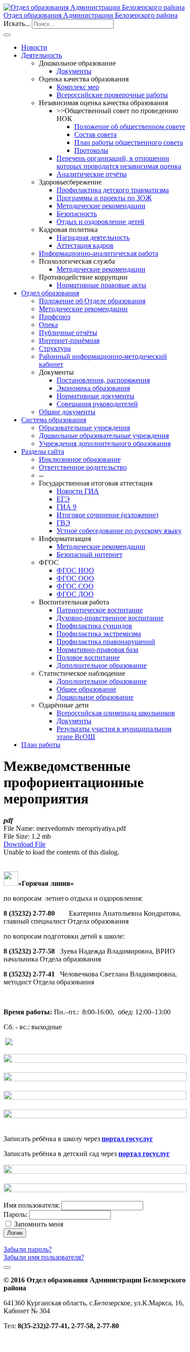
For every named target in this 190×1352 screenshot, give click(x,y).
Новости (34, 47)
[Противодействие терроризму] (95, 1060)
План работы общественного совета (128, 142)
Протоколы (91, 150)
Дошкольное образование (95, 697)
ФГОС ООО (75, 578)
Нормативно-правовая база (97, 649)
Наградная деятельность (93, 237)
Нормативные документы (95, 396)
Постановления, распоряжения (103, 380)
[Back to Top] (7, 1267)
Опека (48, 324)
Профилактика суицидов (94, 626)
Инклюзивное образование (80, 459)
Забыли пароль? (28, 1249)
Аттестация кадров (85, 245)
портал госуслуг (127, 1138)
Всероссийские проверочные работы (112, 95)
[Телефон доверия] (8, 1042)
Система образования (53, 420)
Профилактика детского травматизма (113, 190)
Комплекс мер (78, 87)
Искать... (17, 23)
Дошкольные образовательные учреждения (104, 435)
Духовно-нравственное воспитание (110, 618)
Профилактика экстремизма (99, 633)
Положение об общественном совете (129, 126)
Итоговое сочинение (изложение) (107, 515)
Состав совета (95, 134)
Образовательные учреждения (84, 427)
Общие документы (67, 412)
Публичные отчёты (68, 332)
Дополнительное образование (102, 665)
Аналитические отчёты (92, 174)
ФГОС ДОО (75, 594)
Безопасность (77, 213)
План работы (41, 744)
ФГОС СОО (75, 586)
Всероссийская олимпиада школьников (116, 713)
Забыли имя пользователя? (44, 1257)
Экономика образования (93, 388)
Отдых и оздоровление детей (100, 221)
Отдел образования (50, 293)
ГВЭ (63, 523)
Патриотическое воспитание (100, 610)
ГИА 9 (66, 507)
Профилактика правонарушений (106, 641)
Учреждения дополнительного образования (105, 443)
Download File (25, 844)
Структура (55, 348)
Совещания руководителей (97, 404)
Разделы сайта (42, 451)
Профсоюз (54, 317)
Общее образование (86, 689)
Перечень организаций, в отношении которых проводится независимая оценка (119, 162)
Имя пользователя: (32, 1205)
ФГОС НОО (75, 570)
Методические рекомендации (101, 206)
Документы (74, 71)
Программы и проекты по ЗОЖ (104, 198)
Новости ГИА (78, 491)
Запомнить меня (38, 1224)
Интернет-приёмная (69, 340)
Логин (15, 1233)
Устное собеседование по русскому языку (119, 530)
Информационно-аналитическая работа (98, 253)
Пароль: (15, 1214)
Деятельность (41, 55)
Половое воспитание (88, 657)
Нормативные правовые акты (101, 285)
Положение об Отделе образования (92, 301)
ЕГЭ (63, 499)
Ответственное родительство (83, 467)
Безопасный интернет (89, 554)
